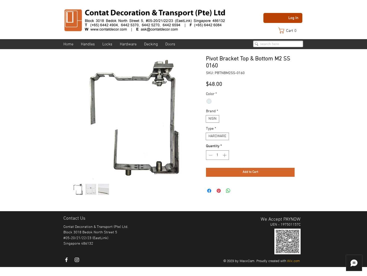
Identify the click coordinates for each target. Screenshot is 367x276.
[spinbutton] (217, 155)
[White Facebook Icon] (66, 260)
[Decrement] (210, 155)
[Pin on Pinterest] (219, 191)
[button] (289, 30)
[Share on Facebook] (209, 191)
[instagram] (77, 260)
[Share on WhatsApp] (228, 191)
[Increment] (225, 155)
